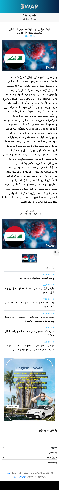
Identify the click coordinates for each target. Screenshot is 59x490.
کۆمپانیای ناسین (19, 476)
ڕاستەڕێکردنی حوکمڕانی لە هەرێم (37, 278)
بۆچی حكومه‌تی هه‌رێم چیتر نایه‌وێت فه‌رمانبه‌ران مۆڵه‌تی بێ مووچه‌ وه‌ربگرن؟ (29, 348)
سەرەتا (33, 19)
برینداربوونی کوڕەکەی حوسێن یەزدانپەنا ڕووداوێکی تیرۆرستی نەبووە (29, 319)
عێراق (25, 19)
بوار (8, 473)
